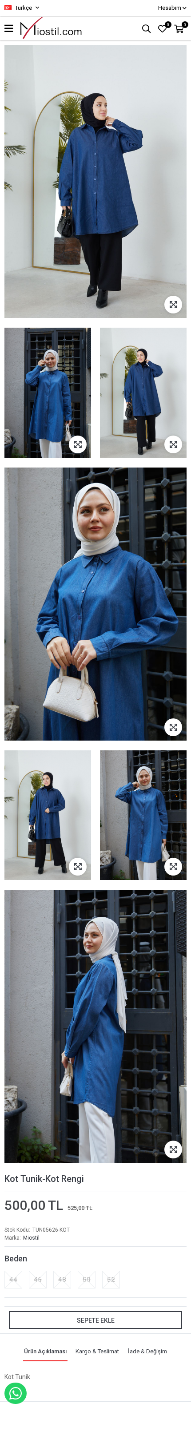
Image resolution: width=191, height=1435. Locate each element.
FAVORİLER (168, 25)
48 (62, 1280)
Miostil (31, 1238)
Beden (15, 1258)
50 (87, 1280)
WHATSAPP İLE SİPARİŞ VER (15, 1393)
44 (13, 1280)
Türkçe (23, 7)
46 (38, 1280)
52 (111, 1280)
